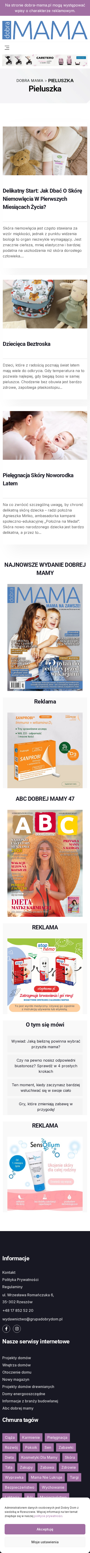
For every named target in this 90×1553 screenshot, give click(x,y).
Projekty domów (16, 1357)
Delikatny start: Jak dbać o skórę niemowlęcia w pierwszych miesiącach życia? (42, 199)
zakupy (26, 1467)
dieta (9, 1457)
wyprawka (14, 1477)
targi (74, 1477)
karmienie (31, 1437)
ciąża (10, 1437)
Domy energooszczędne (23, 1393)
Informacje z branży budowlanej (30, 1401)
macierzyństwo (53, 1497)
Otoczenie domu (16, 1372)
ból (30, 1497)
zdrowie (68, 1467)
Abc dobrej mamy (17, 1408)
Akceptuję (45, 1529)
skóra (70, 1457)
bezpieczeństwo (19, 1487)
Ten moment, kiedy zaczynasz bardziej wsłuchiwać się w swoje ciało (46, 1088)
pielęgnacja (57, 1437)
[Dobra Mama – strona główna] (45, 29)
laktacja (12, 1497)
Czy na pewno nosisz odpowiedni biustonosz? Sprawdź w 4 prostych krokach (46, 1066)
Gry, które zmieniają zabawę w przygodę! (46, 1107)
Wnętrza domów (16, 1365)
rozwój (11, 1447)
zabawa (47, 1467)
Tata (8, 1467)
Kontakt (8, 1272)
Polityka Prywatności (20, 1279)
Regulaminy (12, 1286)
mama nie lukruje (46, 1477)
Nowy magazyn (15, 1379)
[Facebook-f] (6, 1329)
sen (48, 1447)
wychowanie (53, 1487)
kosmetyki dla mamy (39, 1457)
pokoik (31, 1447)
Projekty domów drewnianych (28, 1386)
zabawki (66, 1447)
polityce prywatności (48, 1516)
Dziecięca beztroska (26, 344)
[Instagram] (17, 1329)
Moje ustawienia (45, 1542)
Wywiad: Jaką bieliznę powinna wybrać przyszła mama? (45, 1044)
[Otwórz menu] (7, 47)
